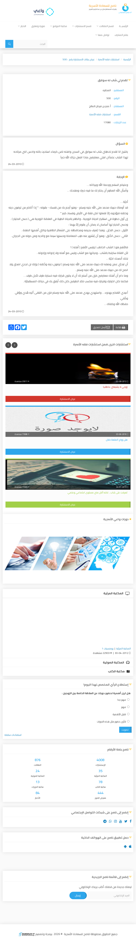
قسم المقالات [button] (106, 26)
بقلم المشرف (121, 35)
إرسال (78, 895)
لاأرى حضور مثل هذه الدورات (111, 721)
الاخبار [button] (23, 26)
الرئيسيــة (123, 26)
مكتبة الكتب (116, 671)
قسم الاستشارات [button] (83, 26)
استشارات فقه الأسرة (108, 59)
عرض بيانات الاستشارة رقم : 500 (79, 59)
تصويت (125, 729)
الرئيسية (127, 59)
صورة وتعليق (38, 26)
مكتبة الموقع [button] (60, 26)
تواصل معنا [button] (103, 35)
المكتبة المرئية (113, 593)
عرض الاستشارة (67, 399)
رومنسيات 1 (108, 648)
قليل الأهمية (119, 714)
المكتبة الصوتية (114, 662)
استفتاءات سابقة (12, 735)
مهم (123, 707)
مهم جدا (121, 700)
